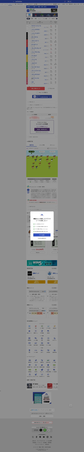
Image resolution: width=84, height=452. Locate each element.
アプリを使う (42, 234)
